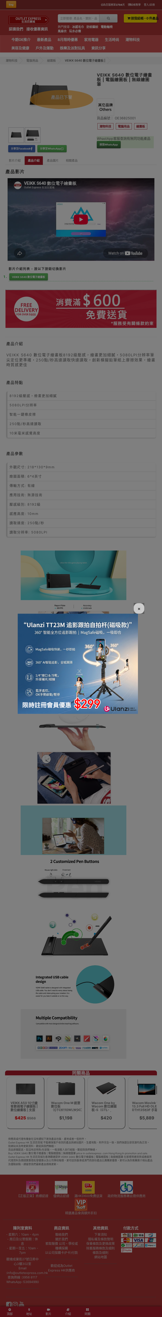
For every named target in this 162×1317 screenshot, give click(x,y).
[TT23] (78, 663)
